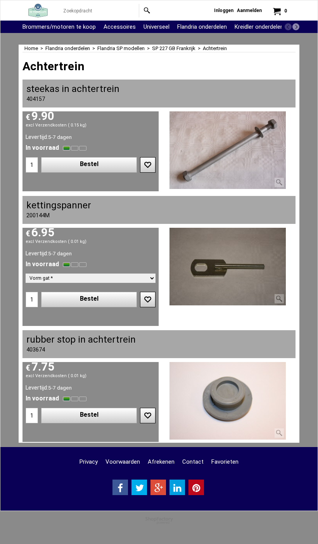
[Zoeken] (147, 10)
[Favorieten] (147, 165)
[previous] (288, 26)
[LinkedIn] (177, 487)
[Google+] (158, 487)
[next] (295, 26)
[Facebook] (120, 487)
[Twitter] (139, 487)
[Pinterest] (196, 487)
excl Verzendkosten (46, 125)
